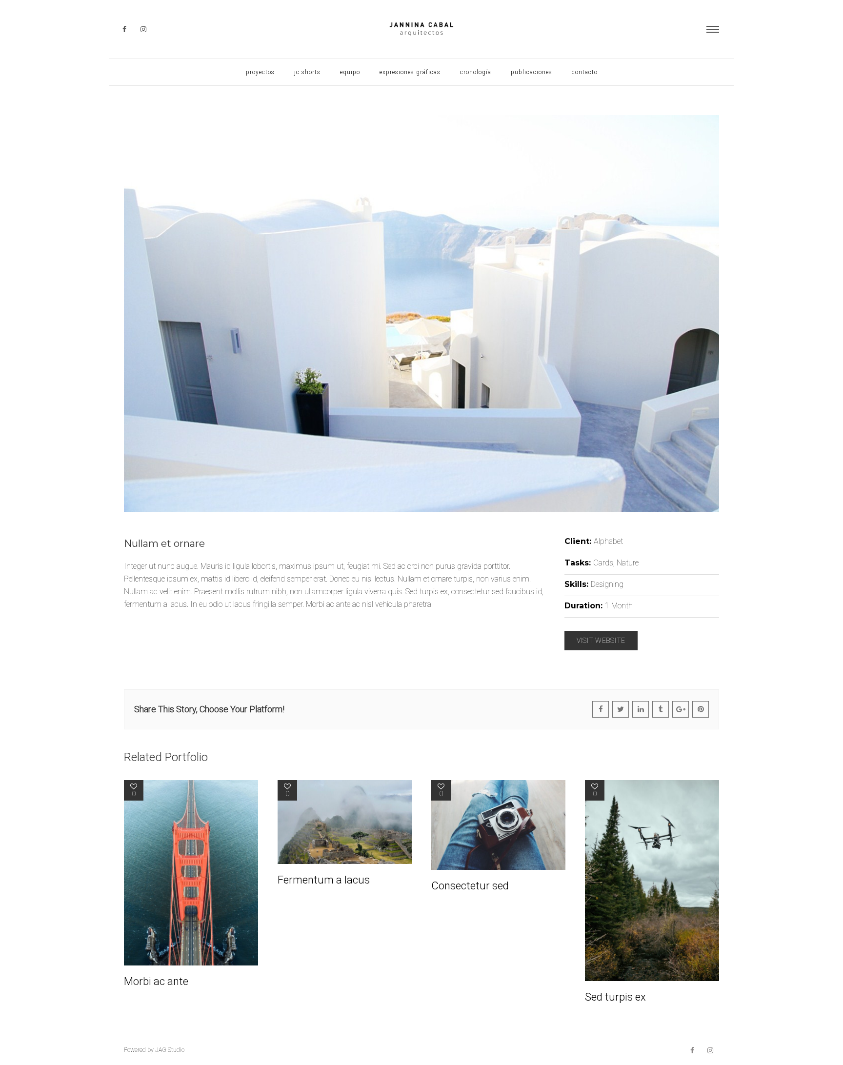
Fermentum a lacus (324, 880)
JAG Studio (169, 1049)
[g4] (421, 313)
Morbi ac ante (156, 981)
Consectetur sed (470, 886)
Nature (628, 562)
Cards (603, 562)
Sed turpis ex (615, 997)
